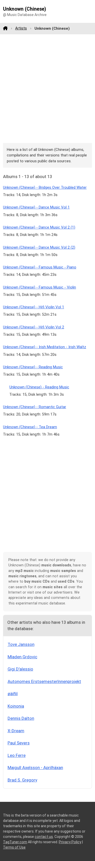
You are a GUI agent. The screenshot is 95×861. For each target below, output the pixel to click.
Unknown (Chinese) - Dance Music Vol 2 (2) (39, 247)
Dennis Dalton (21, 718)
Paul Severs (19, 742)
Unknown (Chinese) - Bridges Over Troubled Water (45, 187)
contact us (44, 837)
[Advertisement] (47, 88)
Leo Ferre (17, 755)
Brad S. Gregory (22, 780)
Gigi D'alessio (20, 669)
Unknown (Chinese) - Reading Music (33, 367)
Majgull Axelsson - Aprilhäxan (35, 767)
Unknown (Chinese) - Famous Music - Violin (39, 287)
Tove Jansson (21, 644)
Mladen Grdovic (22, 656)
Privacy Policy (70, 842)
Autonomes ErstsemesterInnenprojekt (44, 681)
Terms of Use (14, 847)
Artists (21, 28)
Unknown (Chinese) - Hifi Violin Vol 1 (33, 307)
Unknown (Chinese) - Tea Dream (30, 427)
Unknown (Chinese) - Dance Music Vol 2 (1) (39, 227)
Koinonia (16, 706)
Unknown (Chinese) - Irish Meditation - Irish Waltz (44, 347)
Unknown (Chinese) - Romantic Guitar (34, 407)
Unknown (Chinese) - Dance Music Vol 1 (36, 207)
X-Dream (16, 730)
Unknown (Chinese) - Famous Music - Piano (39, 267)
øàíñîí (13, 693)
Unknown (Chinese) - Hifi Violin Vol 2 (33, 327)
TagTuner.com (15, 842)
